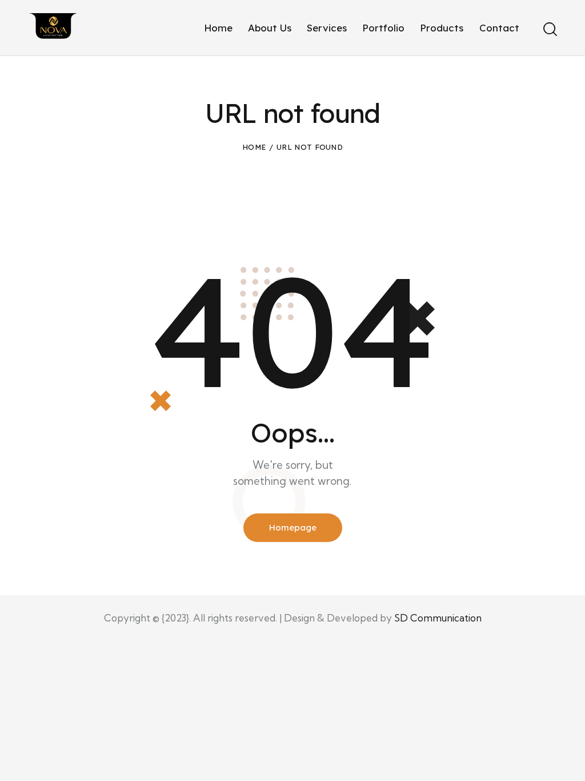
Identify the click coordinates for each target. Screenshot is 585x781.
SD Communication (438, 618)
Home (254, 147)
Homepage (292, 527)
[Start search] (549, 29)
